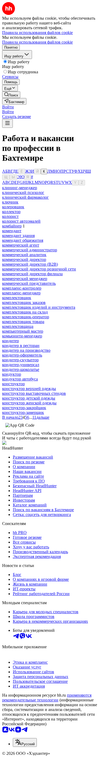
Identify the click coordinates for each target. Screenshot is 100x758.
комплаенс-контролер (21, 288)
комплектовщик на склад (25, 312)
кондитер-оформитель (22, 355)
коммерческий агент (20, 245)
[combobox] (25, 742)
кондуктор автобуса (20, 379)
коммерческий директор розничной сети (39, 269)
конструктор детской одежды (28, 398)
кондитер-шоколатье (20, 369)
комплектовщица (17, 326)
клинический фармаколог (25, 197)
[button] (8, 107)
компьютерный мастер (22, 331)
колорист (10, 216)
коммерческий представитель (29, 283)
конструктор (13, 384)
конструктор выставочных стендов (34, 393)
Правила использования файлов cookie (37, 42)
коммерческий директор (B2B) (30, 264)
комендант (11, 230)
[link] (11, 94)
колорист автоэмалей (21, 221)
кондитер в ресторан (20, 345)
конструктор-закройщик (24, 407)
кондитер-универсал (20, 364)
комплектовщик (16, 297)
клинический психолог (23, 192)
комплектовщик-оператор (25, 317)
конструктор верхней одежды (29, 388)
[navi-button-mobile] (7, 123)
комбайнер (12, 226)
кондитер (10, 340)
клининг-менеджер (19, 187)
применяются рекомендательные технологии (46, 697)
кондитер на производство (26, 350)
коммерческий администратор (29, 250)
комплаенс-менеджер (21, 293)
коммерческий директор (24, 259)
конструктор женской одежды (29, 403)
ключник (10, 202)
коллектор (11, 211)
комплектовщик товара (23, 321)
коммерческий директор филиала (32, 274)
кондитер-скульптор (20, 360)
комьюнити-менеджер (22, 336)
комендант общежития (22, 240)
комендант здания (18, 235)
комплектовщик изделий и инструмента (38, 307)
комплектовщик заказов (24, 302)
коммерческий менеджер (24, 278)
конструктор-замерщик (23, 412)
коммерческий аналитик (24, 254)
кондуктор (11, 374)
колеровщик (13, 207)
